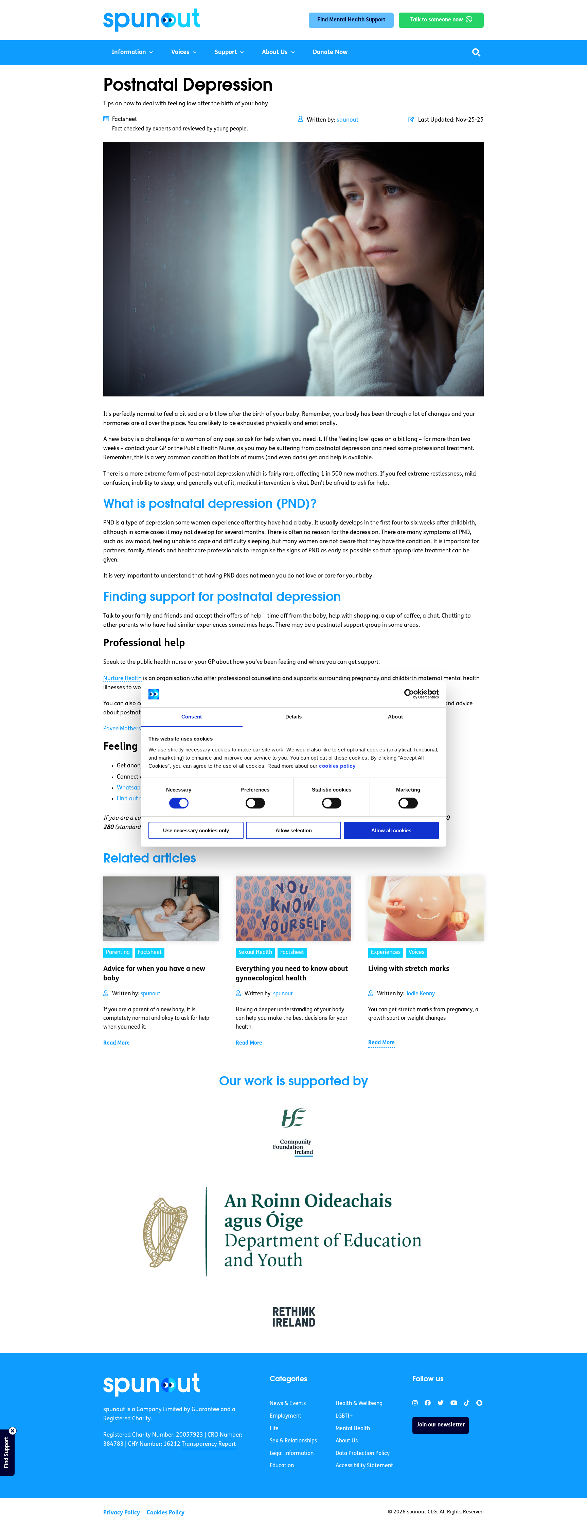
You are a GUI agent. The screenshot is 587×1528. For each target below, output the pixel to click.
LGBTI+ (344, 1416)
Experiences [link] (386, 952)
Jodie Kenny (420, 994)
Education (282, 1466)
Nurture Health (122, 678)
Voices (180, 53)
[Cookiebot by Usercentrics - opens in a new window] (409, 694)
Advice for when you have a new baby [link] (154, 974)
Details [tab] (293, 716)
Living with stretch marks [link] (408, 969)
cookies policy (337, 766)
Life (274, 1428)
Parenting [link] (118, 952)
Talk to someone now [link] (436, 20)
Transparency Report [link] (209, 1444)
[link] (151, 1385)
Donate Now (330, 53)
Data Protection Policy (363, 1453)
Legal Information (292, 1453)
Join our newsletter (440, 1425)
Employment (285, 1416)
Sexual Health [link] (255, 952)
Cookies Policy (165, 1513)
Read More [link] (116, 1043)
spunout (347, 120)
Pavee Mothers (122, 729)
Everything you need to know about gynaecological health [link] (292, 974)
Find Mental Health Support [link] (351, 20)
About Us (275, 53)
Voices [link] (416, 952)
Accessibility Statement (364, 1466)
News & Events (288, 1403)
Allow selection (293, 830)
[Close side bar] (12, 1431)
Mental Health (353, 1428)
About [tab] (395, 716)
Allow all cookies (391, 830)
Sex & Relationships (293, 1441)
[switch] (255, 803)
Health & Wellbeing (359, 1403)
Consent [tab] (191, 716)
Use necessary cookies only (196, 830)
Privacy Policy (121, 1513)
